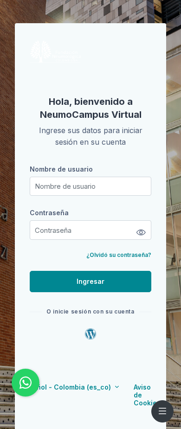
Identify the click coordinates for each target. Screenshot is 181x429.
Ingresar (90, 281)
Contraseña (49, 213)
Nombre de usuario (61, 169)
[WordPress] (90, 333)
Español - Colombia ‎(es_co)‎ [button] (67, 387)
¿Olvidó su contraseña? (118, 254)
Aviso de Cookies (147, 395)
